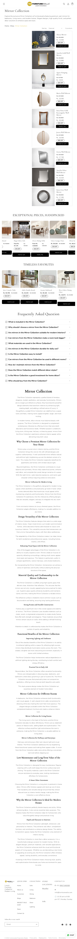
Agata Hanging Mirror (61, 74)
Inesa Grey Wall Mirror (62, 191)
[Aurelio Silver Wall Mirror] (43, 177)
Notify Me (31, 255)
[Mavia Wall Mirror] (43, 99)
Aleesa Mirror (61, 35)
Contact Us (20, 913)
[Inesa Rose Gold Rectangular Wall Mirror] (43, 118)
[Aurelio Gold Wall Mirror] (43, 59)
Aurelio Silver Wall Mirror (61, 171)
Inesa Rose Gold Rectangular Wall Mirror (62, 113)
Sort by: (44, 28)
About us (20, 890)
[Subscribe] (36, 924)
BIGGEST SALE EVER (22, 904)
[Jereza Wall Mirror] (43, 138)
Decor (31, 902)
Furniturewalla (13, 938)
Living (31, 890)
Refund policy (62, 938)
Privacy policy (33, 938)
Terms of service (52, 938)
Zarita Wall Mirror (63, 152)
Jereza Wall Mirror (63, 132)
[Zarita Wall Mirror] (43, 157)
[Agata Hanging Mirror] (43, 79)
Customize (20, 894)
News (19, 909)
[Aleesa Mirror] (43, 40)
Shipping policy (43, 938)
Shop (12, 26)
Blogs (19, 898)
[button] (4, 4)
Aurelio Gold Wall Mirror (63, 54)
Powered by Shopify (22, 938)
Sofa (31, 885)
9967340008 (65, 885)
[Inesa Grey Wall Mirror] (43, 196)
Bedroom (32, 898)
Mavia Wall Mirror (63, 93)
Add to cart (12, 255)
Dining (32, 894)
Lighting (32, 907)
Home (7, 26)
